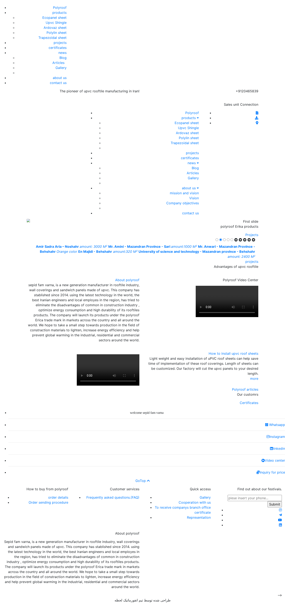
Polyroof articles (245, 389)
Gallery (61, 68)
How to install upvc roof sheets (233, 353)
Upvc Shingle (56, 22)
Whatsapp (276, 425)
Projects (251, 235)
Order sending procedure (48, 502)
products (59, 12)
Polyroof (60, 7)
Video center (275, 460)
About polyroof (127, 280)
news (62, 53)
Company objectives (182, 203)
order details (58, 497)
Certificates (249, 403)
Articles (59, 63)
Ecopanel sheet (54, 17)
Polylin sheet (57, 32)
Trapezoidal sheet (52, 38)
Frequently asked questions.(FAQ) (112, 497)
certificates (58, 48)
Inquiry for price (272, 472)
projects (60, 43)
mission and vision (184, 193)
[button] (241, 221)
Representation (199, 517)
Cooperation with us (195, 502)
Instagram (277, 436)
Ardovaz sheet (55, 27)
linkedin (279, 448)
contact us (58, 83)
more (254, 378)
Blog (63, 58)
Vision (194, 198)
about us (60, 78)
